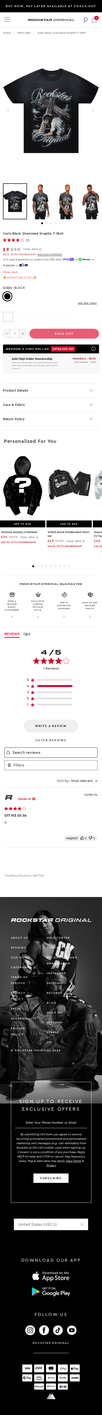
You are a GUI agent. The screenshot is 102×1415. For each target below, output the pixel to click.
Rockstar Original (51, 1343)
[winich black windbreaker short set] (69, 486)
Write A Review (51, 726)
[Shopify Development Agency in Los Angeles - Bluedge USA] (51, 1396)
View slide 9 (69, 566)
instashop (56, 973)
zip (49, 1042)
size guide (20, 957)
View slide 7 (60, 566)
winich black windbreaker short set (68, 534)
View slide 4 (55, 223)
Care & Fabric (14, 404)
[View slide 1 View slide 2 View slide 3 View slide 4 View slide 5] (51, 201)
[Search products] (85, 20)
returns (54, 993)
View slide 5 (60, 223)
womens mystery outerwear (19, 532)
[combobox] (77, 781)
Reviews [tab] (12, 634)
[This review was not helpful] (90, 838)
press (16, 1008)
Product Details (15, 390)
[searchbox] (54, 753)
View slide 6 (55, 566)
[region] (51, 681)
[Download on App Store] (51, 1276)
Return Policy (14, 419)
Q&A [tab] (26, 634)
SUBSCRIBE (51, 1178)
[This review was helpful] (82, 838)
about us (19, 937)
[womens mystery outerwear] (22, 486)
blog (51, 1002)
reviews (18, 947)
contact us (58, 947)
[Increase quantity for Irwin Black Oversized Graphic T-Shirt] (22, 333)
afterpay (55, 1022)
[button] (94, 20)
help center (58, 937)
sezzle (53, 1032)
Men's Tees (24, 33)
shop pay (55, 1012)
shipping (55, 983)
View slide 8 (64, 566)
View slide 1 (42, 223)
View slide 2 (47, 223)
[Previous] (8, 111)
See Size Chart (87, 303)
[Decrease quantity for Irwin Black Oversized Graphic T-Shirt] (6, 333)
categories (21, 967)
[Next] (93, 111)
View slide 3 (51, 223)
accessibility (24, 1018)
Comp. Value (30, 249)
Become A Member (50, 254)
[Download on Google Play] (51, 1291)
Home (7, 33)
